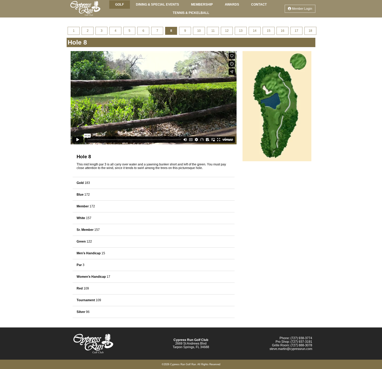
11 (213, 30)
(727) (294, 345)
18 (310, 30)
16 (282, 30)
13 (241, 30)
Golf (119, 4)
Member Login (301, 8)
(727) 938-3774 (301, 338)
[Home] (85, 15)
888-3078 (305, 345)
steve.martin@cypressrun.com (291, 349)
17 (296, 30)
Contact (259, 4)
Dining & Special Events (157, 4)
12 (227, 30)
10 (199, 30)
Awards (232, 4)
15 (268, 30)
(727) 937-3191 (301, 341)
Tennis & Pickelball (191, 13)
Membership (202, 4)
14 (254, 30)
